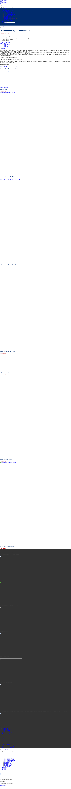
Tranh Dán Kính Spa (3, 89)
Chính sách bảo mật (6, 745)
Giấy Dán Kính (7, 26)
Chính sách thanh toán (6, 744)
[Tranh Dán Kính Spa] (12, 87)
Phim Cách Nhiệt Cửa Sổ (9, 13)
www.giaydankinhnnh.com (5, 707)
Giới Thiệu (4, 22)
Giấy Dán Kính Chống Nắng (9, 18)
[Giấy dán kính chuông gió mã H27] (8, 370)
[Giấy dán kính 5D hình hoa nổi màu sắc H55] (8, 66)
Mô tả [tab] (3, 48)
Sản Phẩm (4, 23)
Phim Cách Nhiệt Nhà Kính (9, 12)
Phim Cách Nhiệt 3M (8, 11)
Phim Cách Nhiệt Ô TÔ (8, 10)
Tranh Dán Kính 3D (7, 20)
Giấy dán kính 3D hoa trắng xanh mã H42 (7, 546)
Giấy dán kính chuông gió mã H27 (6, 372)
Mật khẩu (2, 781)
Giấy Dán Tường (7, 19)
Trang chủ (2, 26)
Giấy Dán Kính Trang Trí (15, 26)
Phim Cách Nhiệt (7, 9)
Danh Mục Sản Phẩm (6, 8)
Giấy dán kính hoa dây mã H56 (6, 459)
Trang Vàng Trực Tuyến (9, 749)
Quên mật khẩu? (3, 785)
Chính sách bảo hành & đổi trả (8, 747)
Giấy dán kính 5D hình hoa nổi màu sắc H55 (8, 68)
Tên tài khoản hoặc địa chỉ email (6, 779)
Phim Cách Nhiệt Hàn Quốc (9, 15)
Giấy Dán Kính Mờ (7, 17)
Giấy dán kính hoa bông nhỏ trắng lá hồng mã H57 (9, 264)
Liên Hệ (3, 25)
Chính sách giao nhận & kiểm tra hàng (9, 746)
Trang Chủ (4, 21)
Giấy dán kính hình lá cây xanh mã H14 (7, 351)
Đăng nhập (10, 783)
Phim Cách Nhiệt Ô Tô (6, 729)
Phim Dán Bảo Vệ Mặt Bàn (9, 14)
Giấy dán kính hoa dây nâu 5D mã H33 (7, 176)
